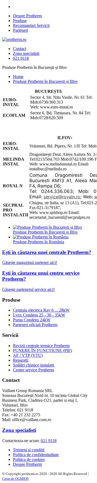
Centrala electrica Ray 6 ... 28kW (41, 310)
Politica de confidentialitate (36, 454)
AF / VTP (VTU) (28, 355)
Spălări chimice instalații (33, 365)
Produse (20, 20)
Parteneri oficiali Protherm (35, 324)
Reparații (20, 360)
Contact (19, 48)
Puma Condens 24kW (31, 320)
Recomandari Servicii (31, 25)
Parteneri (20, 30)
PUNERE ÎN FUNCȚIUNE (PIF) (42, 350)
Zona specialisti (26, 53)
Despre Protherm (27, 15)
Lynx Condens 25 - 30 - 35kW (39, 315)
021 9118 (21, 58)
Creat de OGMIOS (15, 479)
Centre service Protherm (33, 370)
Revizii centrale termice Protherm (41, 345)
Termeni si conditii (28, 449)
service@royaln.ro (62, 196)
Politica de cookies (29, 459)
